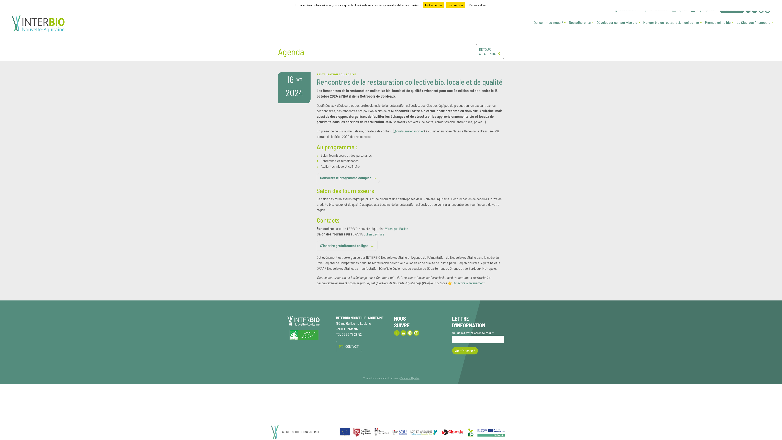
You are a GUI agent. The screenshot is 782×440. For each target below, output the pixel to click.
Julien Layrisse (374, 234)
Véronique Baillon (396, 228)
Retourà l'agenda (487, 51)
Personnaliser (478, 5)
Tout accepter (433, 5)
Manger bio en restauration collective (671, 22)
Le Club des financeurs (753, 22)
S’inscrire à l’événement (469, 283)
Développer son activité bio (617, 22)
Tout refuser (455, 5)
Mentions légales (410, 378)
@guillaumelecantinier (409, 131)
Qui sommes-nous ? (548, 22)
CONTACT (352, 346)
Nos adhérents (580, 22)
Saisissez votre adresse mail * (473, 333)
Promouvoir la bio (718, 22)
